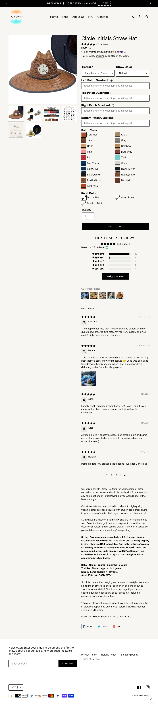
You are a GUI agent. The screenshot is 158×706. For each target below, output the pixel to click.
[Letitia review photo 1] (88, 378)
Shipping (100, 56)
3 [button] (116, 475)
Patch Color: (89, 130)
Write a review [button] (115, 276)
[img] (88, 317)
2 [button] (111, 475)
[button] (104, 3)
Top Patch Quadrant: (95, 92)
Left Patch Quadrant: (95, 80)
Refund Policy (108, 654)
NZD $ (14, 687)
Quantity (86, 209)
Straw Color (124, 67)
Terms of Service (90, 659)
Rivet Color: (89, 193)
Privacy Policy (89, 654)
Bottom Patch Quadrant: (97, 117)
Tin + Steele (144, 695)
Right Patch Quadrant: (96, 105)
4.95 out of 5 (123, 243)
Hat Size (87, 67)
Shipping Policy (129, 654)
